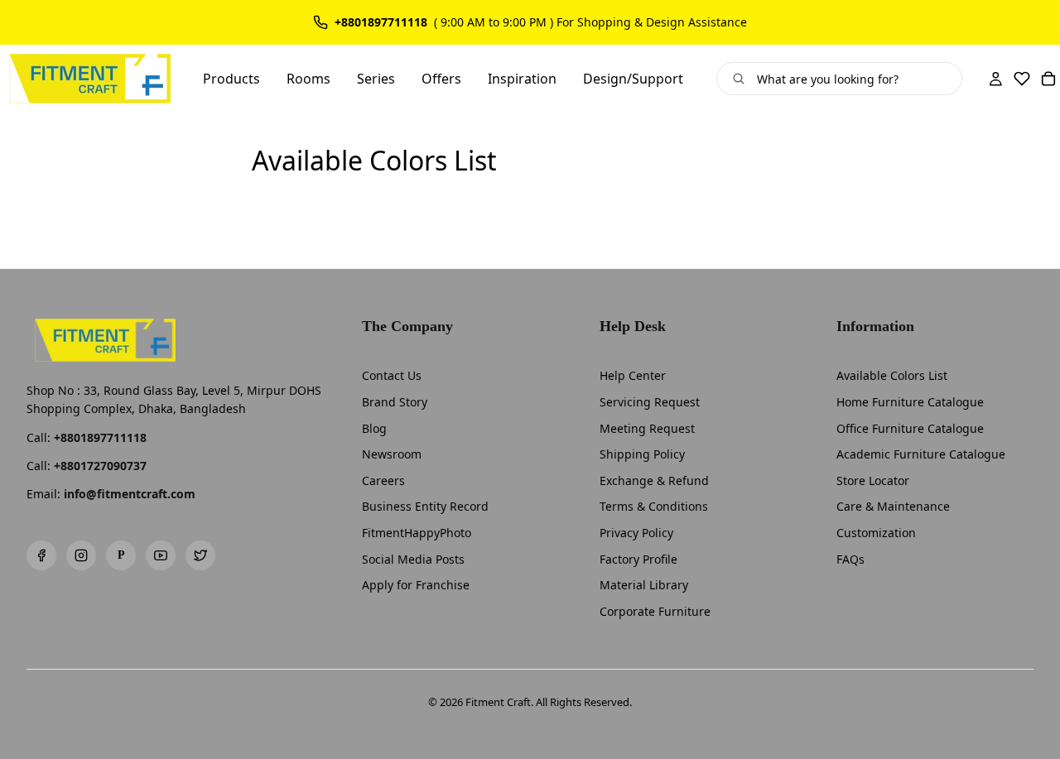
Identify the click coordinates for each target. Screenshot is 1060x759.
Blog (374, 428)
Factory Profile (638, 559)
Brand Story (394, 402)
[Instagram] (81, 555)
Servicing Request (650, 402)
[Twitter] (200, 555)
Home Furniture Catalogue (910, 402)
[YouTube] (161, 555)
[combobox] (852, 78)
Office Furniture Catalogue (910, 428)
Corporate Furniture (655, 611)
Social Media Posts (413, 559)
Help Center (633, 375)
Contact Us (392, 375)
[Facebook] (41, 555)
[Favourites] (1022, 78)
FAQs (850, 559)
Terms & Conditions (654, 506)
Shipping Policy (642, 454)
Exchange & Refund (654, 480)
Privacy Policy (636, 532)
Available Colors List (891, 375)
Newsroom (392, 454)
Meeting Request (647, 428)
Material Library (644, 585)
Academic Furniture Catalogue (920, 454)
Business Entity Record (425, 506)
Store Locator (872, 480)
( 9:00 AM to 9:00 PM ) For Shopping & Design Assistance (590, 22)
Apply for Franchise (416, 585)
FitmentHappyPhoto (416, 532)
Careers (383, 480)
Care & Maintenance (893, 506)
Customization (876, 532)
